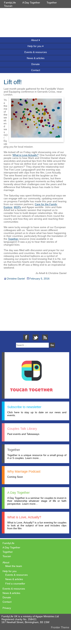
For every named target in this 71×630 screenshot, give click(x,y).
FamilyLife (10, 2)
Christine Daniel (16, 278)
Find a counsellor (15, 583)
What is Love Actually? (25, 155)
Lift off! (13, 82)
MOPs (17, 207)
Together (52, 2)
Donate (35, 64)
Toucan (8, 5)
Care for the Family (46, 204)
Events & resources (35, 52)
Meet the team (13, 566)
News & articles (35, 58)
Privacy (7, 607)
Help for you (34, 46)
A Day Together (31, 2)
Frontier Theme (60, 627)
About (34, 40)
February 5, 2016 (39, 278)
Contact (35, 70)
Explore (8, 207)
